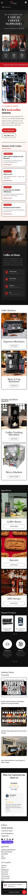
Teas (2, 856)
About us (3, 867)
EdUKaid (3, 858)
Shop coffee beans (9, 130)
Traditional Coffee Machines (8, 849)
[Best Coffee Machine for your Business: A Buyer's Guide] (14, 746)
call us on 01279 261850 (14, 28)
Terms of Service (5, 876)
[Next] (22, 22)
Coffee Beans (4, 853)
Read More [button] (8, 811)
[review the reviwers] (6, 799)
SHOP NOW (14, 346)
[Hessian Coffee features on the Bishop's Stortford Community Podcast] (14, 687)
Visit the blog (5, 675)
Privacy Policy (4, 871)
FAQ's (2, 880)
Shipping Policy (5, 869)
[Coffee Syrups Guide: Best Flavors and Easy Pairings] (14, 717)
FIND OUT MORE (14, 476)
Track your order (5, 878)
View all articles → (7, 148)
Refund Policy (4, 874)
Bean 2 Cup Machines (6, 851)
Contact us (4, 865)
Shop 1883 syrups (9, 135)
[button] (25, 2)
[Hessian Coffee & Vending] (14, 2)
